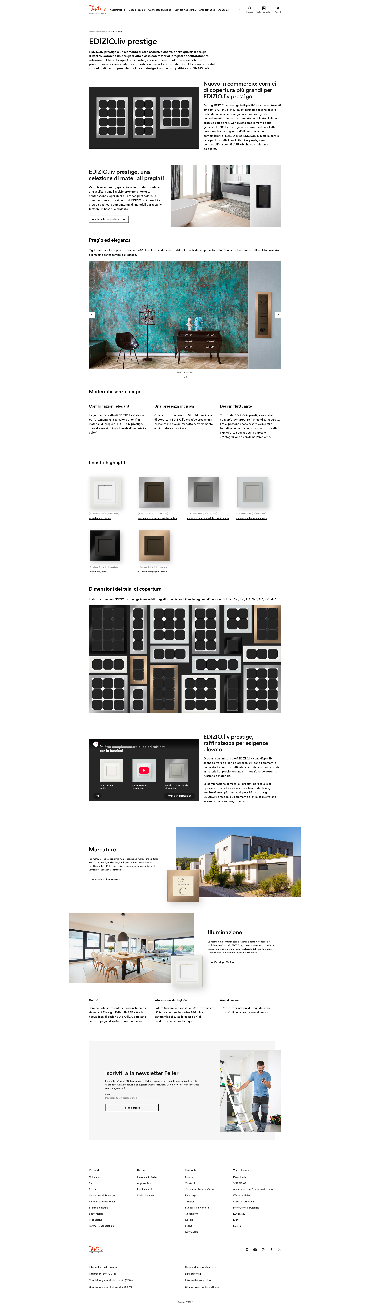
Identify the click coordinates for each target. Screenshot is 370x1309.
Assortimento (117, 10)
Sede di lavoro (145, 1195)
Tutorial (189, 1201)
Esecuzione (113, 513)
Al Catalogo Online (222, 962)
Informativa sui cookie (198, 1280)
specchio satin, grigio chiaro (251, 518)
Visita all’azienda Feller (102, 1201)
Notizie (189, 1219)
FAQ (193, 1012)
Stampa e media (98, 1207)
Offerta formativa (243, 1201)
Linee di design (136, 10)
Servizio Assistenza (185, 10)
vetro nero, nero (97, 572)
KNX (235, 1219)
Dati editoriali (193, 1273)
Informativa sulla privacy (103, 1267)
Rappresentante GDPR (102, 1273)
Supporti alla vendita (197, 1207)
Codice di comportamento (200, 1267)
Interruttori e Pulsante (246, 1207)
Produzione (95, 1219)
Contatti (190, 1183)
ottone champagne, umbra (152, 572)
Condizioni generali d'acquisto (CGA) (111, 1280)
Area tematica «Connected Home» (253, 1189)
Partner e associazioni (101, 1226)
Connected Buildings (159, 10)
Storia (92, 1189)
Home (91, 32)
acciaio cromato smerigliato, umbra (157, 518)
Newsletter (191, 1232)
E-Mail (107, 1094)
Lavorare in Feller (147, 1177)
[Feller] (97, 10)
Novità (189, 1177)
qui (190, 1021)
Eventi (188, 1226)
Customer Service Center (200, 1189)
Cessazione (192, 1213)
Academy (223, 10)
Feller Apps (191, 1195)
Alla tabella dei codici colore (109, 219)
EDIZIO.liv (239, 1213)
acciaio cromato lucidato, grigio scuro (208, 518)
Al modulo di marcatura (106, 879)
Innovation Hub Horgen (102, 1195)
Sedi (91, 1183)
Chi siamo (94, 1177)
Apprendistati (145, 1183)
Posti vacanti (144, 1189)
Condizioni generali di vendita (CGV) (110, 1287)
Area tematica (207, 10)
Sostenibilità (96, 1213)
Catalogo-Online (97, 513)
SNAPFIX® (239, 1183)
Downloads (239, 1177)
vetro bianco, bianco (100, 518)
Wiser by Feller (242, 1195)
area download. (261, 1012)
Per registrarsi (132, 1107)
